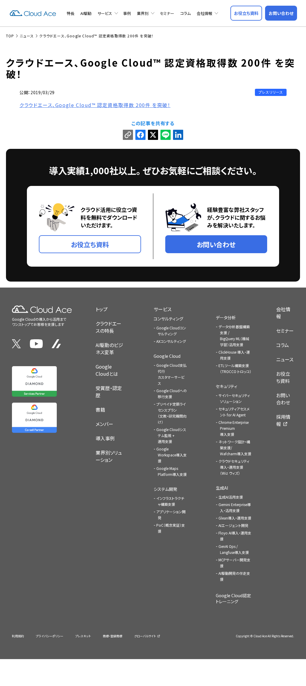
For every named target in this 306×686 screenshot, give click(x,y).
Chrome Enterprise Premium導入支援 (233, 428)
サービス (104, 13)
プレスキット (83, 636)
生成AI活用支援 (230, 496)
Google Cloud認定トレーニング (233, 598)
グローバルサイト (145, 636)
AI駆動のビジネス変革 (109, 348)
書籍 (100, 409)
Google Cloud (167, 356)
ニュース (284, 359)
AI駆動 (85, 13)
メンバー (104, 423)
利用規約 (18, 636)
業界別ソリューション (109, 456)
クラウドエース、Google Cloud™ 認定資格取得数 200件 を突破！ (94, 105)
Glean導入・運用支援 (234, 517)
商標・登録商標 (112, 636)
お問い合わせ (283, 399)
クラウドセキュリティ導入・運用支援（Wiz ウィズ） (233, 467)
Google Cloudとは (107, 370)
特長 (70, 13)
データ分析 (226, 317)
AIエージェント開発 (233, 525)
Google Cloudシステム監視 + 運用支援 (171, 435)
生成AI (222, 488)
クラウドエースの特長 (108, 327)
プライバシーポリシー (49, 636)
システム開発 (165, 489)
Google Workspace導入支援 (171, 454)
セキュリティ (226, 386)
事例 (127, 13)
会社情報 (204, 13)
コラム (185, 13)
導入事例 (105, 438)
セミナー (167, 13)
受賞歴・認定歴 (109, 391)
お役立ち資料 (283, 377)
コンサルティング (168, 319)
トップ (102, 309)
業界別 (143, 13)
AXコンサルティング (171, 341)
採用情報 (283, 420)
